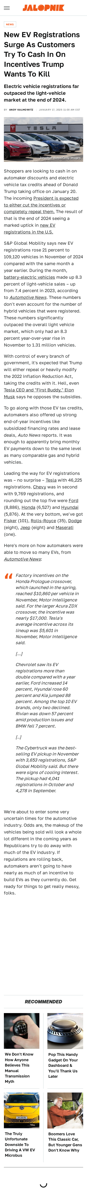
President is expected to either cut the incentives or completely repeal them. (41, 205)
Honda (28, 507)
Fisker (10, 520)
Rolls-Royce (43, 520)
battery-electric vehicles (29, 277)
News (10, 24)
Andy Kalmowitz (21, 109)
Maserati (64, 527)
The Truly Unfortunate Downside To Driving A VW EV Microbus (20, 1144)
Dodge (75, 520)
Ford (73, 500)
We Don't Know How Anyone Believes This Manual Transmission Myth (19, 1068)
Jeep (25, 527)
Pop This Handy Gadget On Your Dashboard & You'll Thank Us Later (63, 1065)
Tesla (51, 480)
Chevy (39, 486)
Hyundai (70, 507)
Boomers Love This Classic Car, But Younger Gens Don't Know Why (65, 1142)
